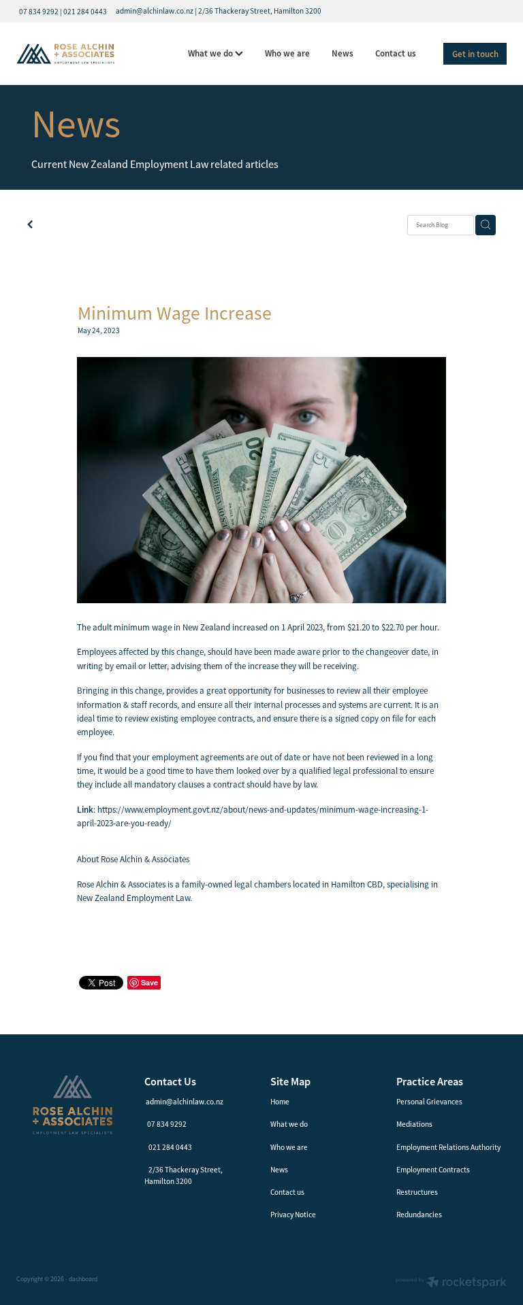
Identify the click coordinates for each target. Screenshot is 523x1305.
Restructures (417, 1192)
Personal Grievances (429, 1101)
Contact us (395, 53)
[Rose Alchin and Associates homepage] (65, 53)
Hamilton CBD (357, 884)
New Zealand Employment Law (133, 898)
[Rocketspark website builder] (451, 1283)
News (342, 53)
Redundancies (419, 1214)
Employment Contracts (433, 1169)
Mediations (414, 1124)
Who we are (287, 53)
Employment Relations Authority (448, 1147)
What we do (211, 53)
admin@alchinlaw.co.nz (184, 1101)
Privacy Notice (293, 1214)
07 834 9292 (167, 1124)
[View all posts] (30, 226)
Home (279, 1101)
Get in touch (475, 54)
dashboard (83, 1279)
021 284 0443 (170, 1147)
